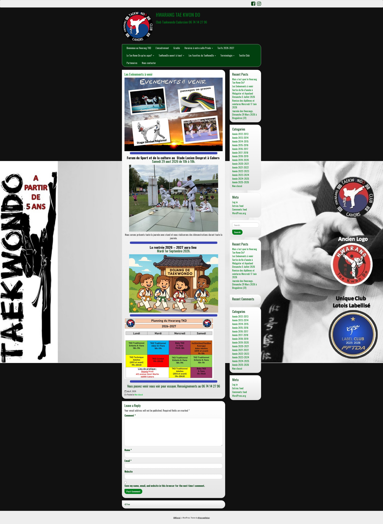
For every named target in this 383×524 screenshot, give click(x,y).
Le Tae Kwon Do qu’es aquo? (140, 55)
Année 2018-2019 (240, 156)
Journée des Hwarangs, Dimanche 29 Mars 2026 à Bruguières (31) (244, 114)
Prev (128, 504)
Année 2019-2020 (240, 160)
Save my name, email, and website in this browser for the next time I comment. (164, 486)
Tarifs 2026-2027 (225, 48)
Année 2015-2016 (240, 145)
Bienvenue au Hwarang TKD (139, 48)
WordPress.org (239, 213)
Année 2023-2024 (240, 175)
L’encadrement (162, 48)
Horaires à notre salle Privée (197, 48)
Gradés (176, 48)
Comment (130, 415)
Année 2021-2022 (240, 167)
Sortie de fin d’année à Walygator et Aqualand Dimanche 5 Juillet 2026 (243, 93)
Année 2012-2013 (240, 134)
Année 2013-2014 (240, 137)
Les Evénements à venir (138, 74)
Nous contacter (149, 63)
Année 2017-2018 (240, 152)
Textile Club (244, 55)
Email (128, 461)
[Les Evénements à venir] (173, 114)
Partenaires (132, 63)
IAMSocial (176, 518)
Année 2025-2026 (240, 182)
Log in (235, 202)
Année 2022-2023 (240, 171)
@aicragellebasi (204, 518)
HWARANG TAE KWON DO (178, 14)
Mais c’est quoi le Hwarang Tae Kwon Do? (244, 81)
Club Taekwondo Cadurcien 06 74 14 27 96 (181, 21)
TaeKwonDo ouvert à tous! (171, 55)
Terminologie (226, 55)
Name (128, 450)
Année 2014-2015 (240, 141)
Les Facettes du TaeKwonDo (201, 55)
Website (128, 471)
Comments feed (239, 209)
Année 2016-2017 (240, 149)
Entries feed (237, 206)
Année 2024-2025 (240, 178)
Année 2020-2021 (240, 163)
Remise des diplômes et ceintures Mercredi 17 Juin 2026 (244, 104)
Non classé (139, 394)
